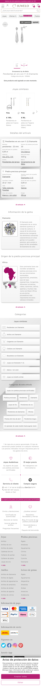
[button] (2, 5)
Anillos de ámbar (7, 588)
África (23, 195)
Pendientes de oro (27, 405)
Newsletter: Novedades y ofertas (30, 516)
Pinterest (20, 645)
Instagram (15, 645)
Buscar (38, 11)
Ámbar (23, 588)
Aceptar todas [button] (20, 676)
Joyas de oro (6, 562)
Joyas (4, 16)
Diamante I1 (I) (27, 178)
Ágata (23, 541)
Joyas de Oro (12, 405)
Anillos (3, 541)
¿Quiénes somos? (30, 511)
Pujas (25, 16)
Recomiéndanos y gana (30, 526)
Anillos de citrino (7, 595)
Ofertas (30, 412)
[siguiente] (36, 111)
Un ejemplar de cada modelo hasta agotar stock (20, 426)
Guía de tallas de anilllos (11, 524)
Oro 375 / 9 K (7, 157)
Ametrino (24, 592)
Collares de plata (7, 558)
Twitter (3, 645)
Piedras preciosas (10, 398)
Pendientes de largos (11, 162)
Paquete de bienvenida (30, 530)
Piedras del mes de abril (13, 419)
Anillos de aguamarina (9, 581)
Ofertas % (12, 16)
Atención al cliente (11, 520)
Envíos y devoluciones (11, 511)
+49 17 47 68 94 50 (11, 488)
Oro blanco (25, 152)
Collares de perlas (8, 555)
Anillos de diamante (8, 574)
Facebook (9, 645)
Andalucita (25, 595)
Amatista (24, 545)
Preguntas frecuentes (11, 529)
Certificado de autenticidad (10, 516)
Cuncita (24, 558)
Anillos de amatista (8, 585)
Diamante (6, 176)
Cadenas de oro (7, 552)
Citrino (23, 552)
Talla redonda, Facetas (8, 189)
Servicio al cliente (11, 484)
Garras (24, 188)
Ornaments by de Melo (28, 163)
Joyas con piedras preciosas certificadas (20, 391)
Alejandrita (25, 581)
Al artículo (19, 205)
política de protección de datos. (19, 672)
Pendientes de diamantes (16, 412)
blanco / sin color (9, 195)
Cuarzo (23, 555)
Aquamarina (25, 548)
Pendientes (23, 398)
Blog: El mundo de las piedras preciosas (30, 521)
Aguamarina (25, 578)
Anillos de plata (7, 548)
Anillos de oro (6, 545)
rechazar (29, 667)
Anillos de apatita (7, 592)
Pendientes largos (30, 419)
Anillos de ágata (7, 578)
